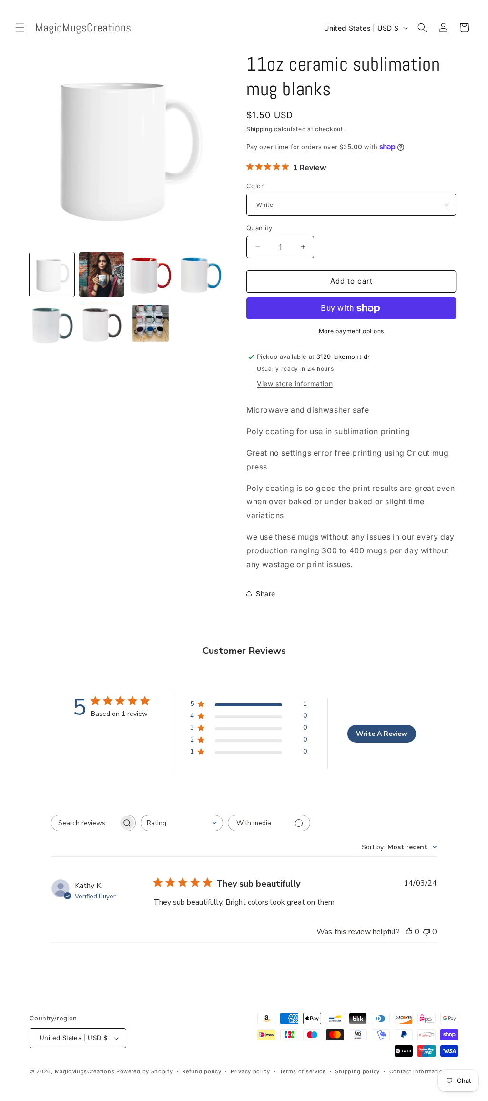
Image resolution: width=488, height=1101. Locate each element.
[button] (20, 27)
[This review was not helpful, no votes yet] (426, 932)
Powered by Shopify (144, 1071)
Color (255, 186)
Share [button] (265, 594)
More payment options (351, 331)
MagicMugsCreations (85, 1071)
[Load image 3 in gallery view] (151, 274)
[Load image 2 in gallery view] (101, 274)
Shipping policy (357, 1071)
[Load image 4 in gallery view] (200, 274)
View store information (295, 383)
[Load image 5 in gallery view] (52, 324)
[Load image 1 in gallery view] (52, 274)
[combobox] (182, 823)
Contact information (418, 1071)
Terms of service (303, 1071)
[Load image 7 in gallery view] (151, 324)
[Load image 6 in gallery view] (101, 324)
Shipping (259, 129)
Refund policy (201, 1071)
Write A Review (381, 733)
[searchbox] (84, 823)
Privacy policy (250, 1071)
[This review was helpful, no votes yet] (409, 932)
